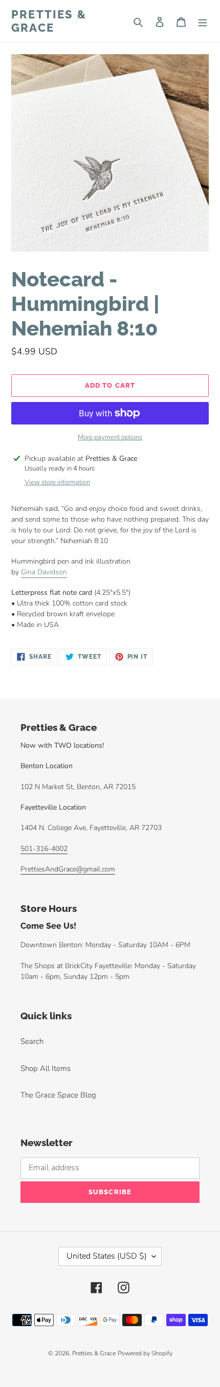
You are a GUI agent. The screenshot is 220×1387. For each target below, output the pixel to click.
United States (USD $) (107, 1256)
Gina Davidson (44, 572)
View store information (57, 482)
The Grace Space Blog (58, 1095)
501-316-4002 (44, 849)
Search (31, 1041)
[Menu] (202, 21)
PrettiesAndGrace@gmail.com (67, 869)
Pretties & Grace (48, 21)
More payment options (110, 437)
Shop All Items (45, 1068)
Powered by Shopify (145, 1353)
